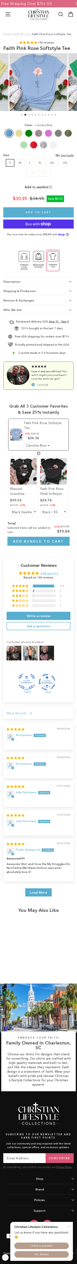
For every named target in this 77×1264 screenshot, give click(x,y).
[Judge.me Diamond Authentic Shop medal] (26, 682)
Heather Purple (38, 133)
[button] (28, 42)
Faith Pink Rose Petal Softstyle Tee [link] (51, 491)
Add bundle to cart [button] (38, 541)
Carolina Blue (9, 133)
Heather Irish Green (29, 133)
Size (38, 155)
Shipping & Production (19, 291)
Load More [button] (38, 892)
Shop (39, 1179)
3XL (65, 163)
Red (34, 145)
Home (7, 34)
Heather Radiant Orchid (48, 133)
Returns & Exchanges (18, 300)
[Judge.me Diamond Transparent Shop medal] (47, 682)
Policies (39, 1200)
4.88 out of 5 (49, 573)
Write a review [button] (39, 616)
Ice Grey (58, 133)
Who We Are (12, 310)
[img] (16, 729)
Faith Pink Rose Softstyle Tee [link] (43, 425)
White (53, 145)
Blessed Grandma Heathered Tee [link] (21, 491)
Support (40, 1210)
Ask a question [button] (38, 626)
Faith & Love (21, 34)
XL (40, 163)
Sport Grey (43, 145)
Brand (39, 1189)
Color (38, 125)
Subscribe (59, 1158)
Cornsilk (19, 133)
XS (45, 173)
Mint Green (24, 145)
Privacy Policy (64, 1167)
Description (12, 282)
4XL (32, 173)
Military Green (68, 133)
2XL (52, 163)
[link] (16, 434)
